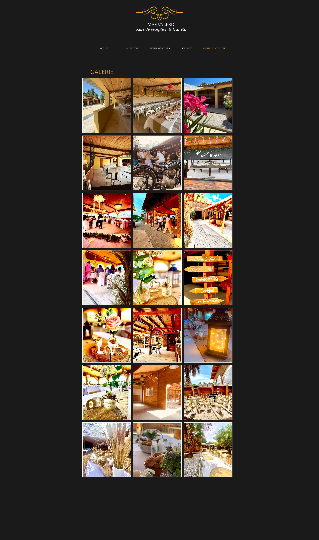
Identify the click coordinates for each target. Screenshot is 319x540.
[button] (106, 105)
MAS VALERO (161, 24)
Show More (157, 479)
